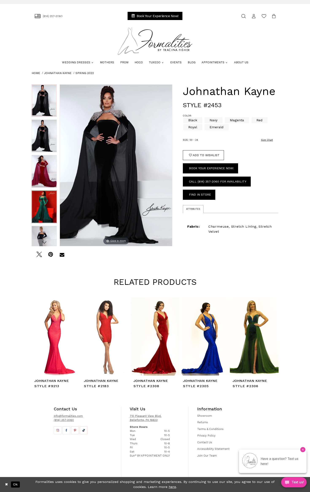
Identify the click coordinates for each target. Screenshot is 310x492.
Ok (15, 484)
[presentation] (56, 336)
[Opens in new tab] (58, 430)
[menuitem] (49, 16)
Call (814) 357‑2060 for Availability (217, 181)
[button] (254, 16)
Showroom (204, 415)
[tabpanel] (44, 102)
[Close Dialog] (6, 484)
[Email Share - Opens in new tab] (62, 256)
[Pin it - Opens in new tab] (50, 256)
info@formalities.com (68, 416)
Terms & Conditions (210, 429)
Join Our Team (207, 455)
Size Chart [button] (267, 140)
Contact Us (204, 442)
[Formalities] (155, 41)
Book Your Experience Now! (211, 168)
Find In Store (200, 194)
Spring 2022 (84, 73)
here (172, 487)
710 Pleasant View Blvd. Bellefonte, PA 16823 (146, 418)
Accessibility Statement (213, 448)
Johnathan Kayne (57, 73)
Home (36, 73)
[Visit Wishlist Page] (264, 16)
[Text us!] (294, 483)
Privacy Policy (206, 435)
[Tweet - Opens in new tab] (39, 256)
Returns (202, 422)
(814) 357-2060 (64, 420)
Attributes (193, 209)
